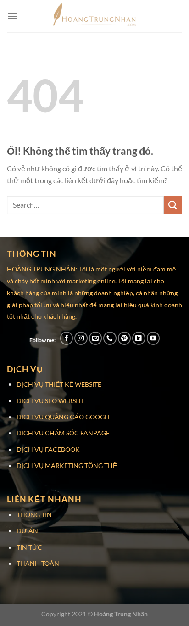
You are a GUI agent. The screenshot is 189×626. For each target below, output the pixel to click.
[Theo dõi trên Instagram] (81, 338)
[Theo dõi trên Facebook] (66, 338)
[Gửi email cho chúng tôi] (95, 338)
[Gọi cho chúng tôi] (110, 338)
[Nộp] (173, 205)
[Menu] (12, 16)
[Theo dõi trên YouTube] (153, 338)
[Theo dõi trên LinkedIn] (138, 338)
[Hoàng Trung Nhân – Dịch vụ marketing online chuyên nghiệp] (94, 16)
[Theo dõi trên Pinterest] (124, 338)
